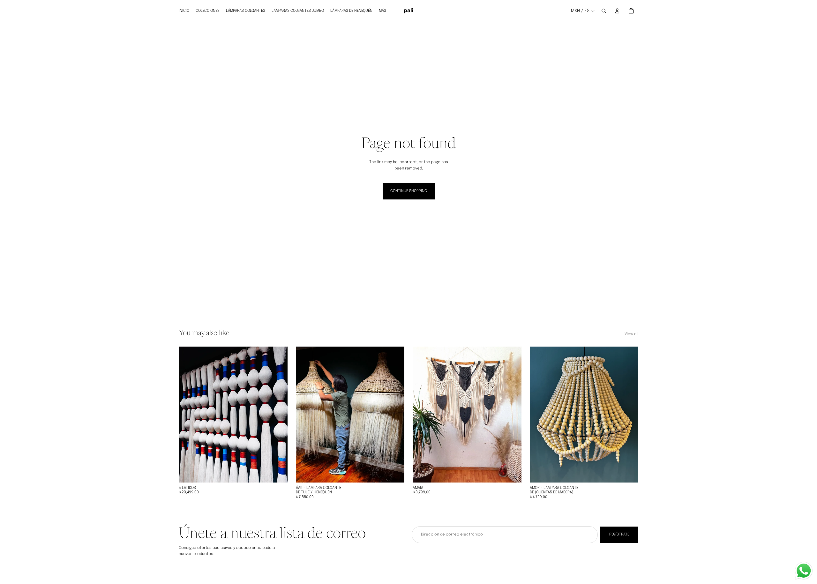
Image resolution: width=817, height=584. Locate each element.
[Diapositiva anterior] (188, 415)
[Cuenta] (617, 11)
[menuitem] (382, 11)
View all (631, 334)
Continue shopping (408, 191)
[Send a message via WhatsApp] (804, 571)
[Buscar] (604, 11)
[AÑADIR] (277, 472)
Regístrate (619, 534)
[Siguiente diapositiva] (278, 415)
